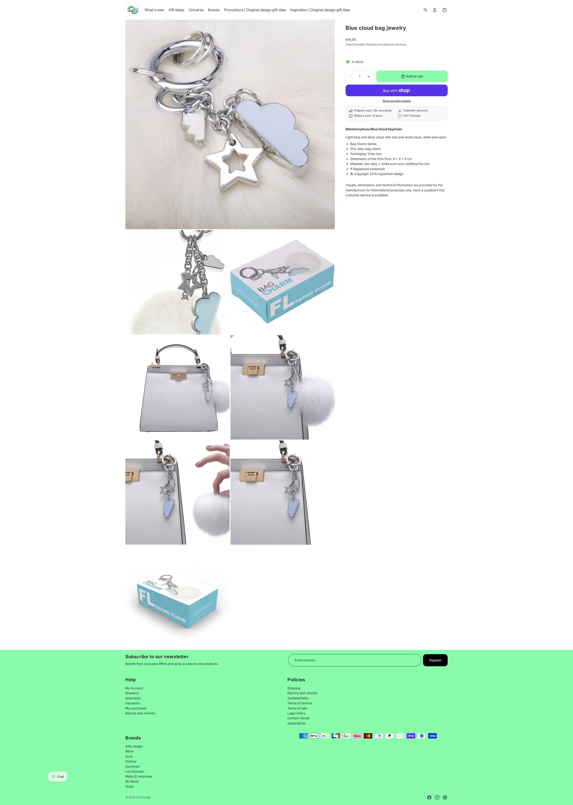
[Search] (425, 10)
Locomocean (134, 771)
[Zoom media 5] (283, 387)
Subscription (296, 723)
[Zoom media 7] (283, 492)
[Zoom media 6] (177, 492)
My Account (134, 688)
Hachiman (132, 766)
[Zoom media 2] (177, 282)
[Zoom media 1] (230, 124)
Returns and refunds (140, 713)
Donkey (131, 761)
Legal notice (296, 713)
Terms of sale (297, 708)
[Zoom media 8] (177, 598)
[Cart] (444, 10)
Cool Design (143, 797)
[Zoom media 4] (177, 387)
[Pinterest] (445, 797)
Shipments (133, 698)
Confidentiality (297, 698)
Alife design (134, 746)
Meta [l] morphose (138, 776)
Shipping (293, 688)
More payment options (397, 100)
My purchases (135, 708)
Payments (132, 703)
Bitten (129, 751)
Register (435, 660)
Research (132, 693)
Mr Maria (132, 781)
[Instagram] (437, 797)
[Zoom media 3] (283, 282)
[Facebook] (429, 797)
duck (129, 756)
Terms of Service (299, 703)
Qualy (129, 786)
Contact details (298, 718)
